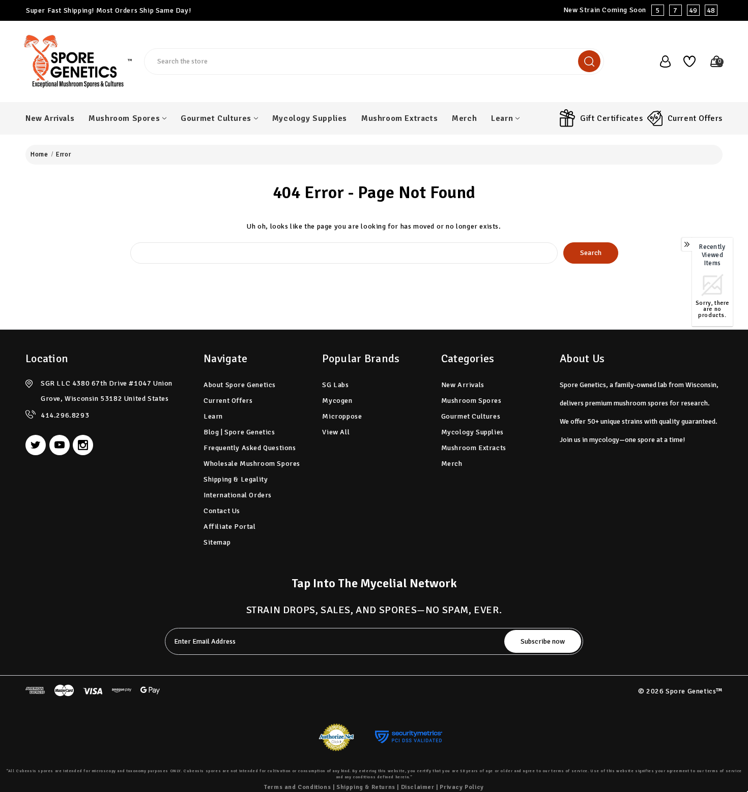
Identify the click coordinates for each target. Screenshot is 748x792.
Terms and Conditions (297, 787)
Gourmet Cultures (216, 118)
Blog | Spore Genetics (239, 432)
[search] (589, 61)
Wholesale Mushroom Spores (252, 463)
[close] (740, 10)
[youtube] (59, 445)
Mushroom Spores (124, 118)
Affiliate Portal (230, 526)
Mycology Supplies (309, 118)
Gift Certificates (611, 118)
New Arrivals (49, 118)
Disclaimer (418, 787)
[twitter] (35, 445)
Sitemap (217, 542)
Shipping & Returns (365, 787)
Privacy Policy (461, 787)
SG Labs (335, 385)
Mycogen (337, 400)
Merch (464, 118)
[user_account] (660, 61)
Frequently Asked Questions (250, 447)
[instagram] (83, 445)
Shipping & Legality (236, 479)
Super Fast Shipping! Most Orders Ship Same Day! (108, 10)
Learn (502, 118)
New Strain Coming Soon (639, 10)
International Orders (238, 495)
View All (336, 432)
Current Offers (695, 118)
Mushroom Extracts (399, 118)
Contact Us (222, 510)
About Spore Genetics (240, 385)
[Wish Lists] (685, 61)
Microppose (342, 416)
